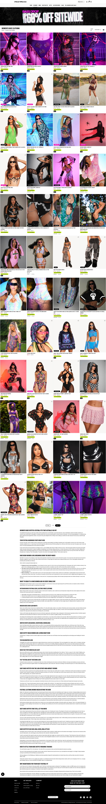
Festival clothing (76, 692)
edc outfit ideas (26, 787)
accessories (56, 5)
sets (50, 5)
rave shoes (28, 751)
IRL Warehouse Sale (70, 5)
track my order (17, 783)
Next (57, 525)
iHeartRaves (66, 802)
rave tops (29, 594)
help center (16, 785)
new (31, 5)
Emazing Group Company (81, 802)
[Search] (79, 1)
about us (37, 783)
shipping (16, 792)
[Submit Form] (89, 786)
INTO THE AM (89, 802)
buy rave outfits (36, 766)
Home (3, 30)
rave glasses (24, 755)
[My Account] (87, 1)
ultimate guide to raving (28, 785)
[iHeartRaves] (20, 1)
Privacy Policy (16, 802)
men (40, 5)
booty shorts (32, 567)
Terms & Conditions (34, 802)
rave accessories (28, 545)
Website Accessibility (24, 802)
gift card (37, 785)
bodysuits (45, 5)
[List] (103, 29)
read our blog (26, 783)
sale (62, 5)
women (35, 5)
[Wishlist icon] (25, 33)
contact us (16, 787)
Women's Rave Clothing (10, 30)
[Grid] (102, 29)
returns (15, 790)
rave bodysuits (75, 534)
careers (37, 787)
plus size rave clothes (52, 576)
